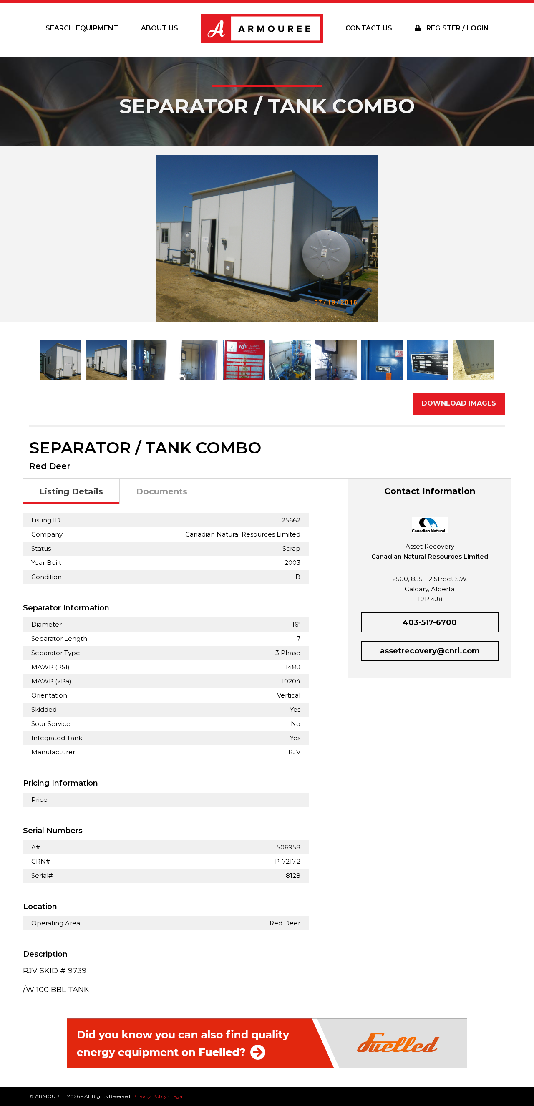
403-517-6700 (430, 622)
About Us (159, 28)
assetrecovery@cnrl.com (430, 650)
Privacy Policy (150, 1096)
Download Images (459, 403)
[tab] (71, 492)
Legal (177, 1096)
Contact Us (368, 28)
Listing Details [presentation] (71, 491)
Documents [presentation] (161, 491)
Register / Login (457, 28)
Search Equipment (81, 28)
